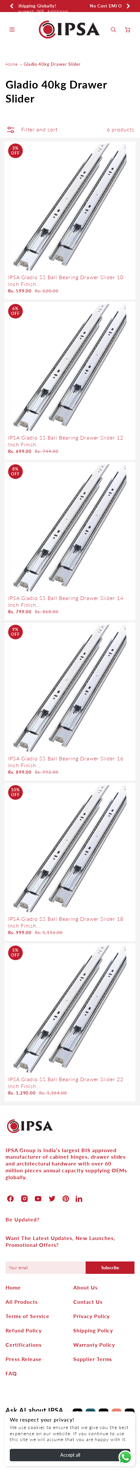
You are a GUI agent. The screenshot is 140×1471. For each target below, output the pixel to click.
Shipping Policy (93, 1330)
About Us (85, 1287)
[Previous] (12, 6)
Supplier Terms (92, 1359)
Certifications (23, 1345)
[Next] (127, 6)
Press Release (23, 1359)
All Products (22, 1302)
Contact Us (88, 1302)
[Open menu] (12, 29)
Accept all (70, 1455)
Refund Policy (23, 1330)
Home (12, 64)
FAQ (11, 1373)
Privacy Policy (91, 1316)
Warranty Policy (94, 1345)
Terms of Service (27, 1316)
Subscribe (110, 1267)
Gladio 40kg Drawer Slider (52, 64)
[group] (70, 6)
